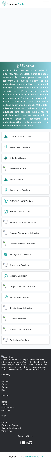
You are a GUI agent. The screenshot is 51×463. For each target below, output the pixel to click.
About (4, 404)
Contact (4, 387)
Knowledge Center (9, 425)
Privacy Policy (7, 407)
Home (4, 401)
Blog (3, 390)
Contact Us (6, 422)
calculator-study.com (34, 456)
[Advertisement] (25, 34)
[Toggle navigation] (46, 4)
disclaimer (6, 410)
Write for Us (6, 431)
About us (5, 381)
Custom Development (11, 428)
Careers (4, 384)
